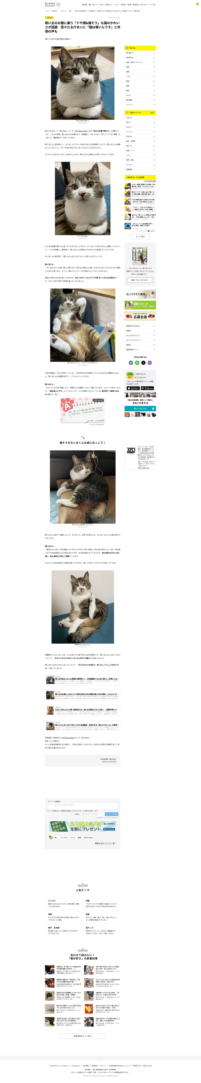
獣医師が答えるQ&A (132, 326)
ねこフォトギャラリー (133, 340)
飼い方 (128, 122)
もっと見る (140, 236)
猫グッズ (129, 146)
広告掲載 (86, 1065)
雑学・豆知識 (130, 141)
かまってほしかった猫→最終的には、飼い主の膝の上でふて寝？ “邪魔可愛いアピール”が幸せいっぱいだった (86, 709)
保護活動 (129, 169)
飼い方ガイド (144, 4)
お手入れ (129, 117)
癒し (70, 11)
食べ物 (101, 4)
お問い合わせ (147, 1065)
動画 (127, 81)
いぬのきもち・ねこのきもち (58, 1065)
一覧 (151, 112)
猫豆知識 (84, 4)
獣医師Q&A (136, 4)
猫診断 (128, 345)
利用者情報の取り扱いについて (119, 1065)
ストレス (129, 132)
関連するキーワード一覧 (105, 843)
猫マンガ (95, 4)
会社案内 (88, 1069)
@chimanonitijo (82, 123)
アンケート (130, 105)
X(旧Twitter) (88, 837)
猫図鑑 (129, 4)
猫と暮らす (130, 53)
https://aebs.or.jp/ (143, 468)
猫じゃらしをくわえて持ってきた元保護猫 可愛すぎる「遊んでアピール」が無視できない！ (87, 725)
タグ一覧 (152, 4)
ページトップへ (100, 1058)
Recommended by (142, 231)
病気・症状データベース (134, 62)
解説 (127, 90)
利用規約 (95, 1065)
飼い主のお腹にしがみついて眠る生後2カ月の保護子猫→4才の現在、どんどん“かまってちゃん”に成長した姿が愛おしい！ (86, 694)
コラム (72, 837)
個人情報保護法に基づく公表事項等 (104, 1069)
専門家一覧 (136, 1065)
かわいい (129, 127)
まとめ (128, 95)
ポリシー (103, 1065)
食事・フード (130, 150)
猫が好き (54, 11)
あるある (129, 136)
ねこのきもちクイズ (132, 335)
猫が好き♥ (129, 57)
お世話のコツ (108, 4)
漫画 (127, 72)
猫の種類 (129, 100)
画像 (79, 837)
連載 (90, 4)
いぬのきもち (75, 1065)
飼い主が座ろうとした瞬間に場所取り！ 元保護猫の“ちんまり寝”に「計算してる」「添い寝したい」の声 (87, 678)
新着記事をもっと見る (83, 1036)
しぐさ (128, 155)
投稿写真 (123, 4)
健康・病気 (130, 160)
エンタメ (116, 4)
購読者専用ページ (132, 349)
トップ (47, 11)
